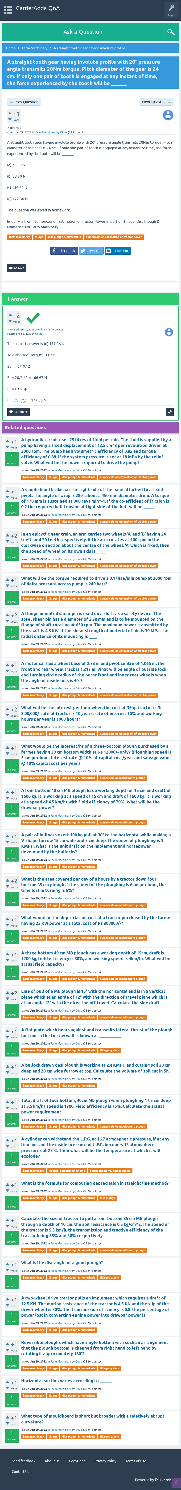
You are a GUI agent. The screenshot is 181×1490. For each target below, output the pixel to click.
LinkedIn (121, 251)
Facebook (68, 251)
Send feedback (23, 1461)
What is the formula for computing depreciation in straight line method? (95, 1183)
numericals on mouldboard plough (122, 778)
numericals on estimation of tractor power (114, 237)
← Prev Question (24, 102)
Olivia (78, 470)
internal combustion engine (67, 1170)
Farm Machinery (45, 132)
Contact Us (20, 1472)
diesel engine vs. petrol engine (110, 1170)
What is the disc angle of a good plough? (62, 1262)
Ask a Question (83, 32)
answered (13, 329)
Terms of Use (136, 1461)
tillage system (109, 1050)
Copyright (77, 1461)
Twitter (95, 251)
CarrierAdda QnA (38, 8)
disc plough (107, 1198)
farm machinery (19, 237)
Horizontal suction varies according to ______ (66, 1380)
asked (10, 132)
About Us (52, 1461)
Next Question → (156, 102)
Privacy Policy (105, 1461)
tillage (39, 237)
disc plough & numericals (64, 237)
